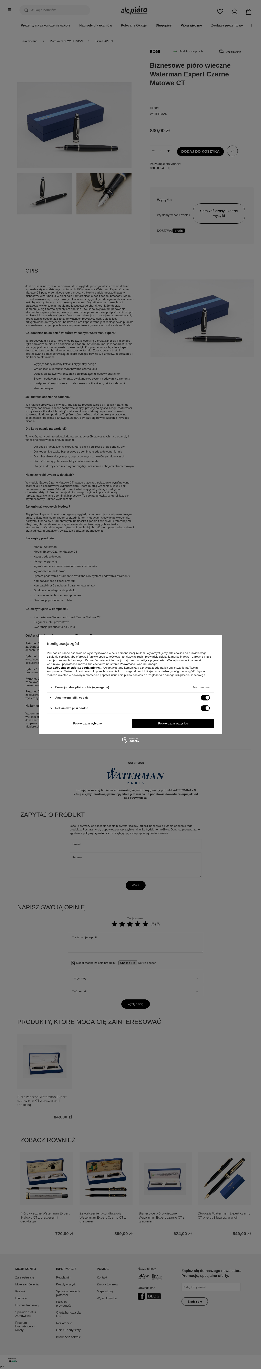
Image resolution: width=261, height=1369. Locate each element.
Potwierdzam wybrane (87, 723)
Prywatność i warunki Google (138, 664)
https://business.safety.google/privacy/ (74, 667)
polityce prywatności (152, 660)
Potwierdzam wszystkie (173, 723)
